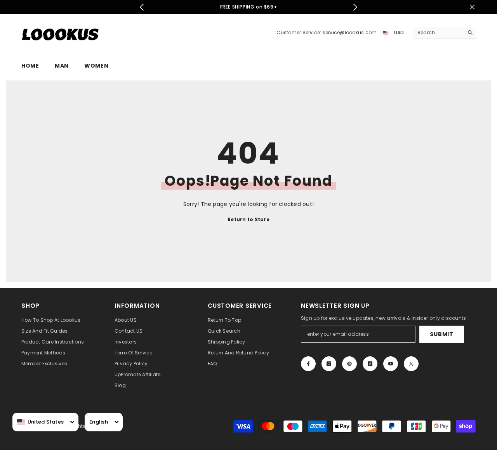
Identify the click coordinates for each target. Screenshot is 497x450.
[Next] (355, 7)
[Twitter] (411, 363)
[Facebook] (308, 363)
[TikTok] (370, 363)
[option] (248, 7)
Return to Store (248, 219)
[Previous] (142, 7)
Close (472, 7)
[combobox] (40, 422)
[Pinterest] (349, 363)
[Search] (445, 33)
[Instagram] (328, 363)
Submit (441, 334)
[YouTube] (390, 363)
